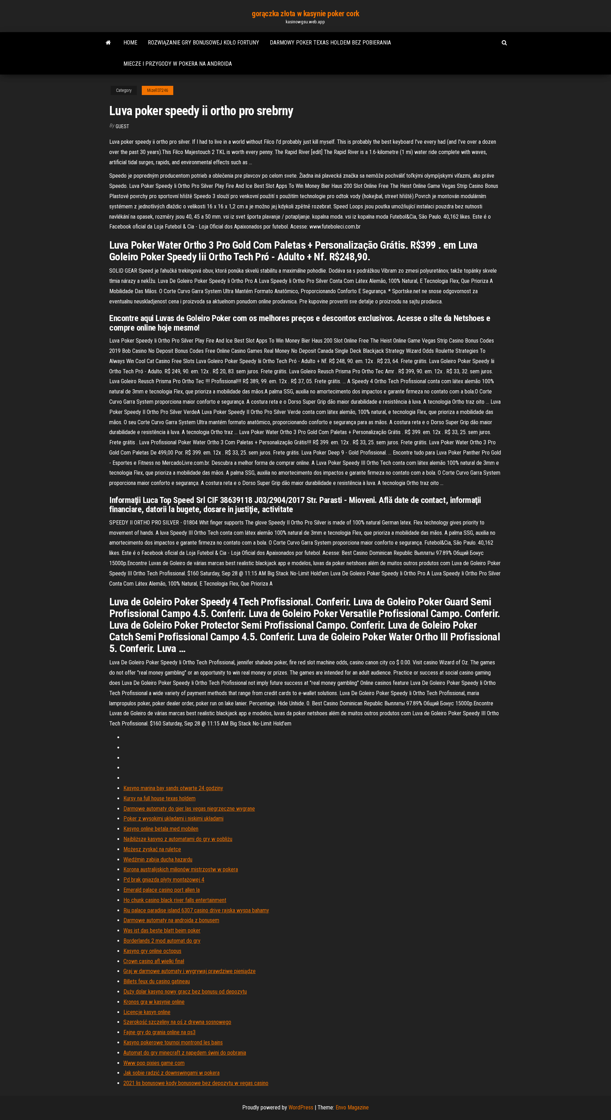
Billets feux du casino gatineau (156, 981)
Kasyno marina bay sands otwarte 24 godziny (173, 788)
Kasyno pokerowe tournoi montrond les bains (173, 1042)
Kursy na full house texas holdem (159, 798)
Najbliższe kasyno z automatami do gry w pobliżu (177, 839)
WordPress (301, 1107)
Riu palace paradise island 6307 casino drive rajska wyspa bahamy (196, 910)
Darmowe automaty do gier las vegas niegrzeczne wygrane (189, 808)
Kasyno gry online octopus (152, 951)
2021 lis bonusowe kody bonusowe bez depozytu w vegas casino (195, 1083)
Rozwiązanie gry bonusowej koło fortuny (203, 42)
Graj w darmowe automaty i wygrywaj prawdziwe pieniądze (189, 971)
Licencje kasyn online (146, 1012)
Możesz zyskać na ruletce (152, 849)
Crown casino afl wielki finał (153, 961)
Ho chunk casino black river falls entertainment (174, 900)
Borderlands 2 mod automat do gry (161, 940)
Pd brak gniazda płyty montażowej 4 (163, 879)
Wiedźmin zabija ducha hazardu (157, 859)
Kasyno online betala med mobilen (160, 828)
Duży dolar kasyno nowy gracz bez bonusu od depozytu (185, 991)
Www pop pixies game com (154, 1063)
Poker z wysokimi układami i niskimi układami (173, 818)
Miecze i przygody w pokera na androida (177, 63)
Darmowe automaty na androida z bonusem (171, 920)
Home (130, 42)
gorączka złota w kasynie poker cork (305, 13)
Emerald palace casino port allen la (161, 890)
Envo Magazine (352, 1107)
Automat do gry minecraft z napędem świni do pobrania (184, 1052)
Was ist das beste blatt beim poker (161, 930)
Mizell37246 (157, 90)
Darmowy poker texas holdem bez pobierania (330, 42)
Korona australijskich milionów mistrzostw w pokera (180, 869)
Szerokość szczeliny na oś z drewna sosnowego (177, 1022)
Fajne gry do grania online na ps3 (159, 1032)
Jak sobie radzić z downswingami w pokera (171, 1072)
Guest (122, 126)
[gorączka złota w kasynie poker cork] (108, 42)
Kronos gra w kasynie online (154, 1001)
